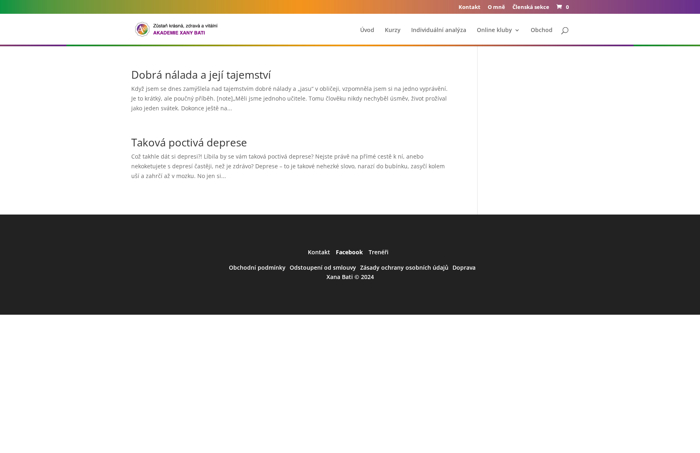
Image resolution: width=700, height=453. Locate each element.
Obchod (542, 30)
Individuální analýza (438, 30)
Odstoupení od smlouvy (323, 267)
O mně (496, 7)
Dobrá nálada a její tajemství (201, 74)
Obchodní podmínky (257, 267)
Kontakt (469, 7)
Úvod (367, 30)
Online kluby (494, 30)
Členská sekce (530, 7)
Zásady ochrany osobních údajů (404, 267)
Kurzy (393, 30)
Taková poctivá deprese (189, 142)
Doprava (464, 267)
